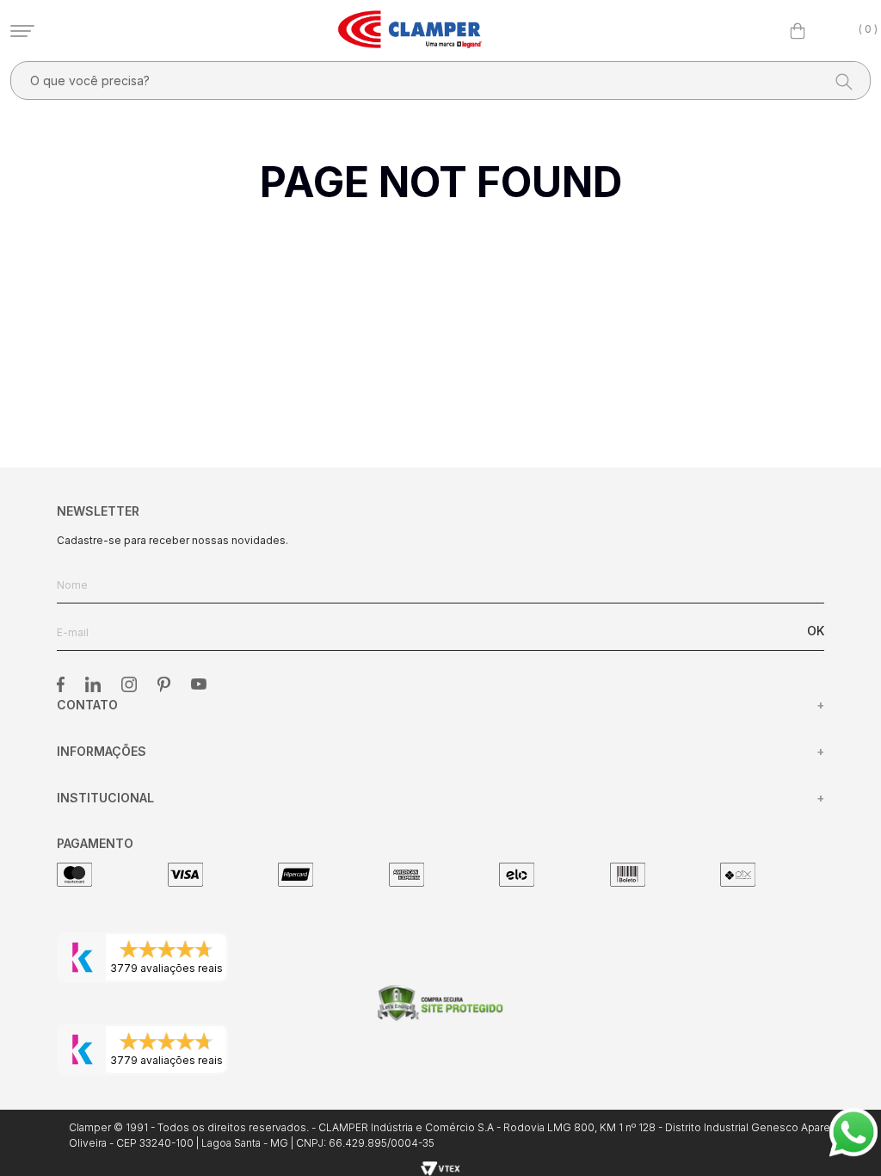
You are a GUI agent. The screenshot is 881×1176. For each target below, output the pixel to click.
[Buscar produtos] (838, 80)
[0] (798, 31)
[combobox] (440, 80)
